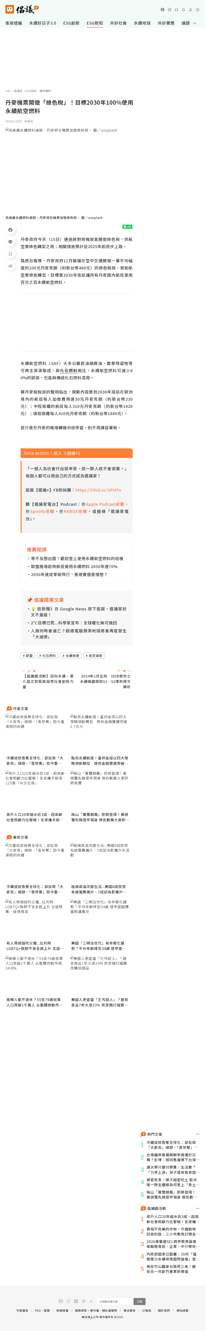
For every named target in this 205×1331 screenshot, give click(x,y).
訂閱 (139, 1301)
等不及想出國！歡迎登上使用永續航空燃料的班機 (77, 558)
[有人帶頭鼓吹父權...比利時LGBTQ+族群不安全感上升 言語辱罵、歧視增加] (35, 919)
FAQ (38, 1310)
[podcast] (177, 10)
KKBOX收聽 (75, 511)
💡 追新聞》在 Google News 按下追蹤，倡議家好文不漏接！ (79, 612)
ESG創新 (71, 23)
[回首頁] (22, 9)
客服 (47, 1310)
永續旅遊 (72, 655)
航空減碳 (95, 655)
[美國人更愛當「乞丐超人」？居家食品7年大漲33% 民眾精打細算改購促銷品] (100, 976)
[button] (198, 10)
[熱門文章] (198, 1134)
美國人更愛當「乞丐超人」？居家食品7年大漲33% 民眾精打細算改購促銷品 (99, 1002)
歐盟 (29, 655)
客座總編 (13, 23)
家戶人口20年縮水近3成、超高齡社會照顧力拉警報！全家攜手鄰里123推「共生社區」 (34, 817)
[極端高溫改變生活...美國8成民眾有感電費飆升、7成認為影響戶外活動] (100, 863)
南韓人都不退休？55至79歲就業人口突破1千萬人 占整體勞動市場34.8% (34, 1002)
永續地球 (142, 23)
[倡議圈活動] (198, 1208)
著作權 (94, 1310)
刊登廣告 (22, 1310)
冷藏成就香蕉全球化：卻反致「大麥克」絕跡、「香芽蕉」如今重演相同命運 (34, 760)
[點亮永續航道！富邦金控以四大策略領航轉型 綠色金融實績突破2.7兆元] (100, 734)
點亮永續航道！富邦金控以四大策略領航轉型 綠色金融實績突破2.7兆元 (99, 760)
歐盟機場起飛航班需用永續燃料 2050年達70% (74, 566)
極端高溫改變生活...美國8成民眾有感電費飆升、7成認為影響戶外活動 (99, 889)
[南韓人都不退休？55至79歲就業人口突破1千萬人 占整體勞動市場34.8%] (35, 976)
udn (8, 90)
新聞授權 (62, 1310)
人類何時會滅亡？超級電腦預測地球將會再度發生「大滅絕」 (79, 634)
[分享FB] (10, 230)
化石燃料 (49, 655)
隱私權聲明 (109, 1310)
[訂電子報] (184, 10)
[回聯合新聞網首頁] (9, 9)
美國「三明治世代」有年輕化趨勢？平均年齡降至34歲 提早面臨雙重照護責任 (98, 945)
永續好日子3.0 (42, 23)
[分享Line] (10, 242)
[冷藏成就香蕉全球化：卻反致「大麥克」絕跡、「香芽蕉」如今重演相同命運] (35, 734)
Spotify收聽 (42, 511)
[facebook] (163, 10)
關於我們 (164, 1310)
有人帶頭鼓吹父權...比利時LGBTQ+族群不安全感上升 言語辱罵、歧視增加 (35, 945)
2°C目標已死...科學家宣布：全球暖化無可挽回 (74, 623)
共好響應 (166, 23)
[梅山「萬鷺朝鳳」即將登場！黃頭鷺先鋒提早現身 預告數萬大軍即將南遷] (100, 791)
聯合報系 (130, 1310)
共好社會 (118, 23)
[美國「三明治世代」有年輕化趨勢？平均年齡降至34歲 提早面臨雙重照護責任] (100, 919)
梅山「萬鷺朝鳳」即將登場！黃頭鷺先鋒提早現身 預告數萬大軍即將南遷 (100, 817)
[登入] (191, 10)
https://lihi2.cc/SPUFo (98, 490)
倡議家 (18, 90)
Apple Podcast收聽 (105, 504)
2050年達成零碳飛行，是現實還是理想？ (69, 574)
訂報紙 (146, 1310)
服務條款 (81, 1310)
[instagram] (170, 10)
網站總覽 (183, 1310)
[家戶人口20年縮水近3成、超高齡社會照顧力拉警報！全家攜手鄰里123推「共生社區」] (35, 791)
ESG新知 (95, 23)
